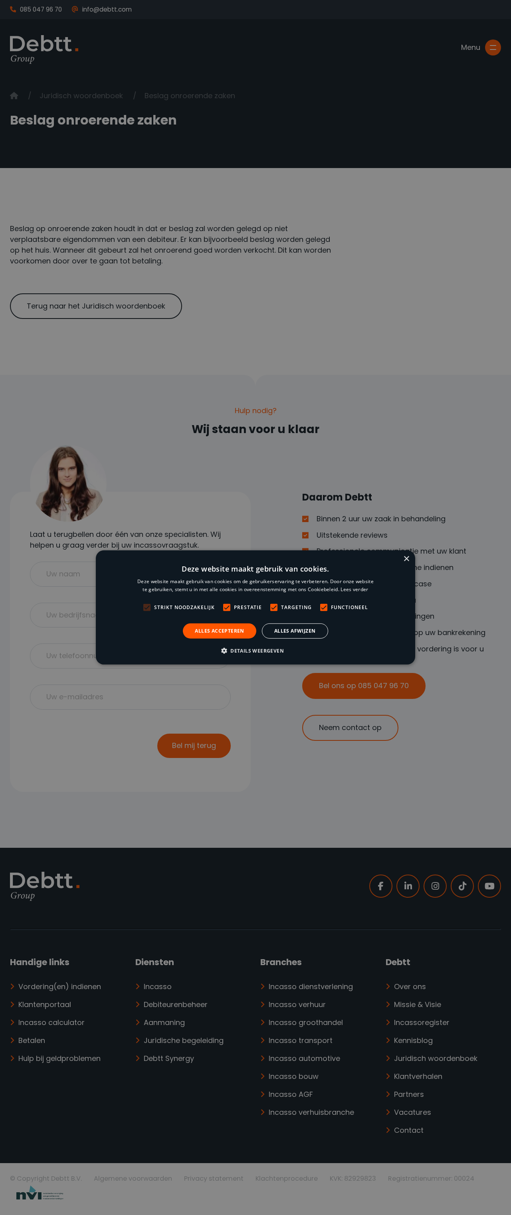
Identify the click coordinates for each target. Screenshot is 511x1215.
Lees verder (354, 589)
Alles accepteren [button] (219, 630)
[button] (255, 651)
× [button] (406, 559)
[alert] (255, 607)
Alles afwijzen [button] (295, 630)
